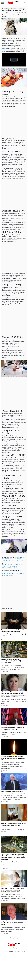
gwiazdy (4, 48)
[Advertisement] (14, 122)
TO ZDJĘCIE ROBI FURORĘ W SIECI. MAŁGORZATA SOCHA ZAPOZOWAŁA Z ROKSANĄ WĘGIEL (13, 572)
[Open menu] (2, 3)
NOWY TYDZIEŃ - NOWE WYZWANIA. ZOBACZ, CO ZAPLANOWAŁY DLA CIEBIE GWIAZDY (13, 558)
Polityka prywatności (17, 948)
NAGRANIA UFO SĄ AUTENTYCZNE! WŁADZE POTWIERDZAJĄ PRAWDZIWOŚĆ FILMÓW (12, 566)
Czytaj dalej (14, 938)
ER (7, 13)
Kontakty (7, 948)
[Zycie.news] (13, 2)
